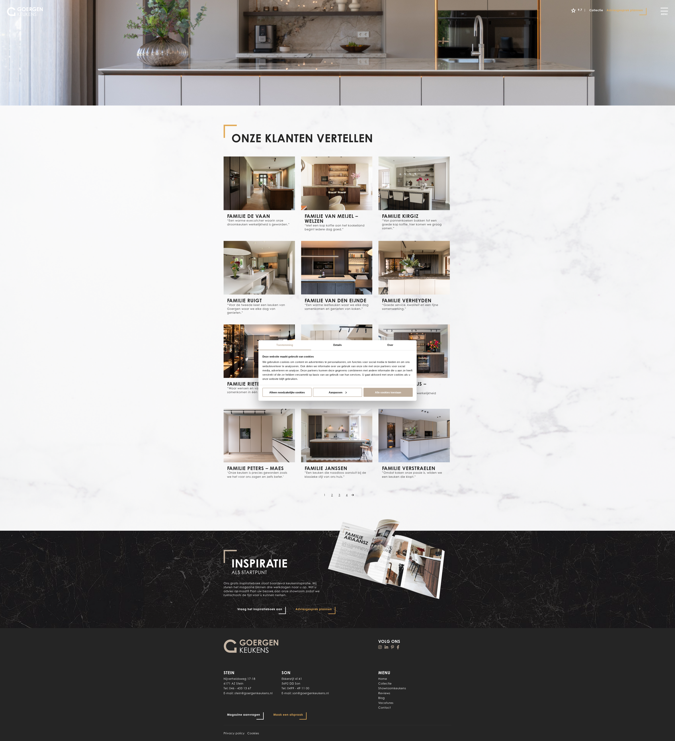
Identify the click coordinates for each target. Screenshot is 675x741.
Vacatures (385, 703)
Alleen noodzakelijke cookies (287, 392)
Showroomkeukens (392, 688)
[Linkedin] (386, 647)
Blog (381, 698)
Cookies (253, 733)
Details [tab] (337, 344)
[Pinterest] (392, 647)
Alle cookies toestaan (388, 392)
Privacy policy (234, 733)
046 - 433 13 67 (240, 688)
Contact (384, 707)
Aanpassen (335, 392)
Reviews (384, 693)
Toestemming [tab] (284, 344)
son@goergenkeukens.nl (310, 693)
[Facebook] (398, 647)
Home (382, 679)
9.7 (582, 10)
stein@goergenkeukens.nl (253, 693)
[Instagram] (380, 647)
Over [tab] (390, 344)
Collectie (385, 683)
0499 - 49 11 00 (298, 688)
